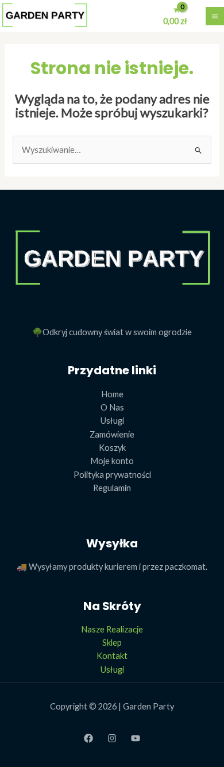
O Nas (112, 407)
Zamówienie (112, 434)
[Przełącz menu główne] (215, 16)
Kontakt (112, 656)
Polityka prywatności (112, 475)
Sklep (112, 642)
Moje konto (112, 461)
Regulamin (112, 488)
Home (112, 394)
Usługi (112, 420)
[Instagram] (112, 738)
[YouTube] (135, 738)
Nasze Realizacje (112, 629)
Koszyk (112, 447)
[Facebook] (88, 738)
